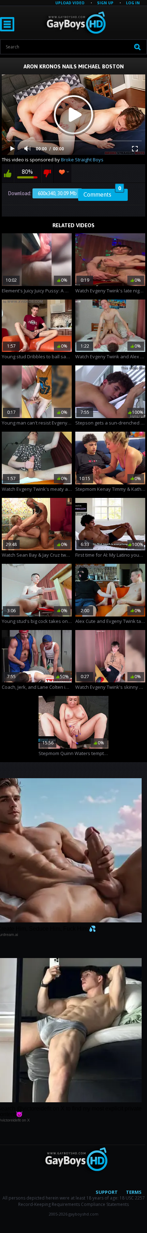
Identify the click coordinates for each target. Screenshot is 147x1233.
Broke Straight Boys (82, 159)
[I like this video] (7, 173)
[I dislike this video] (47, 173)
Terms (134, 1192)
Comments (102, 193)
